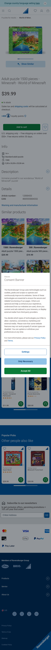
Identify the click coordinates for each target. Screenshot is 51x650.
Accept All (25, 371)
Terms (10, 341)
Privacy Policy (40, 338)
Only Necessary (25, 361)
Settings (25, 352)
